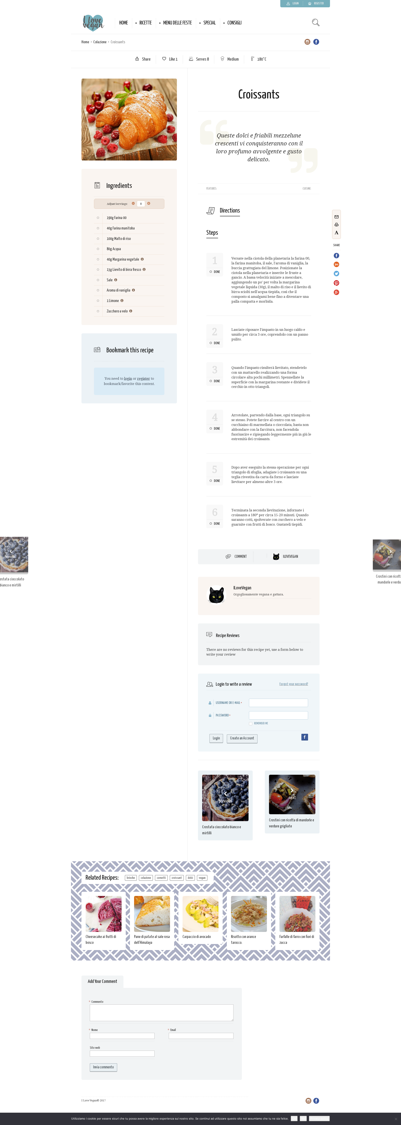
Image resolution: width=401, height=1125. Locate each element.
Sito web (95, 1047)
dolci (190, 877)
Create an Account (242, 738)
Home (123, 23)
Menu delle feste (177, 23)
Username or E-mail (228, 703)
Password (222, 715)
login (128, 379)
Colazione (100, 42)
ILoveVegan (290, 557)
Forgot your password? (293, 684)
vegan (202, 877)
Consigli (234, 23)
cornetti (161, 877)
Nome (94, 1030)
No (303, 1118)
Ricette (146, 23)
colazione (146, 877)
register (143, 379)
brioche (131, 877)
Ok (294, 1118)
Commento (96, 1001)
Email (172, 1030)
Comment (241, 557)
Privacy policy (319, 1118)
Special (209, 23)
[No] (396, 1119)
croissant (177, 877)
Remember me (261, 723)
